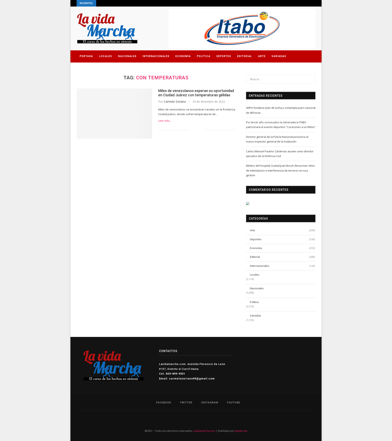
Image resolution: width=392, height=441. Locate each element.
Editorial (244, 56)
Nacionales (127, 56)
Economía (183, 56)
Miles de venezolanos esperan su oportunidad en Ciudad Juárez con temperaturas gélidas (196, 93)
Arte (261, 56)
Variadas (279, 56)
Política (203, 56)
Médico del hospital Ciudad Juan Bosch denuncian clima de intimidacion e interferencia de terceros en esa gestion (280, 170)
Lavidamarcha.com (204, 431)
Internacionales (156, 56)
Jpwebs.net (241, 431)
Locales (105, 56)
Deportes (223, 56)
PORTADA (86, 56)
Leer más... (165, 120)
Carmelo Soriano (175, 101)
